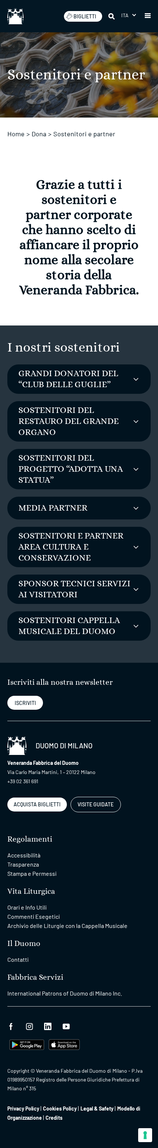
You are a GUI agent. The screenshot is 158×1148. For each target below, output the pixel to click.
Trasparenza (23, 864)
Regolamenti (29, 839)
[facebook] (11, 1025)
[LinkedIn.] (47, 1025)
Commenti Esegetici (33, 916)
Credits (54, 1118)
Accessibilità (23, 855)
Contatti (18, 959)
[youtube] (66, 1025)
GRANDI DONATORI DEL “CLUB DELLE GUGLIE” (68, 379)
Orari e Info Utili (27, 907)
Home (16, 134)
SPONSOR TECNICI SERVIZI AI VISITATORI (74, 589)
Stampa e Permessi (32, 873)
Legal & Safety (97, 1108)
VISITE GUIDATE (96, 804)
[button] (129, 15)
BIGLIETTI (84, 16)
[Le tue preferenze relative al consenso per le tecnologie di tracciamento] (145, 1135)
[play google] (26, 1043)
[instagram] (29, 1025)
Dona (39, 134)
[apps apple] (64, 1043)
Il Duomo (23, 943)
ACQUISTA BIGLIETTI (37, 804)
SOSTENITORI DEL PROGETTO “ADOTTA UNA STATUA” (70, 469)
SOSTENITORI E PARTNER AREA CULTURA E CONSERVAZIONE (70, 547)
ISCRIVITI (25, 703)
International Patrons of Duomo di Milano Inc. (64, 993)
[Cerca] (112, 16)
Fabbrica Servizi (35, 977)
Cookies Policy (60, 1108)
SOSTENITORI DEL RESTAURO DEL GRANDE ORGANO (68, 421)
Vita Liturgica (31, 891)
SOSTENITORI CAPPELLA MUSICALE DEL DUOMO (69, 626)
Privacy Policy (23, 1108)
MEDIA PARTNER (52, 508)
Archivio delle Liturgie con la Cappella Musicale (67, 925)
